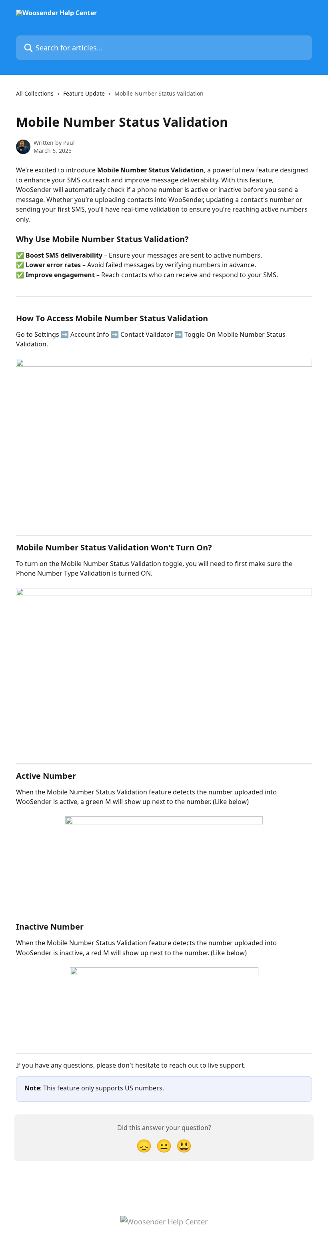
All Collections (35, 93)
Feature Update (84, 93)
